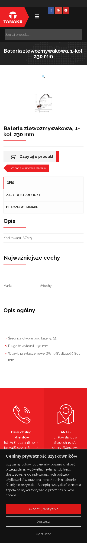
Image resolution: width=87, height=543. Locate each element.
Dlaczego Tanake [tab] (22, 207)
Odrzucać (44, 534)
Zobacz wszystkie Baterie (28, 168)
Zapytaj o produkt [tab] (23, 195)
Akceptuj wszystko (44, 509)
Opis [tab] (10, 183)
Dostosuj (43, 521)
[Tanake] (12, 17)
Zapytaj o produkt (36, 156)
